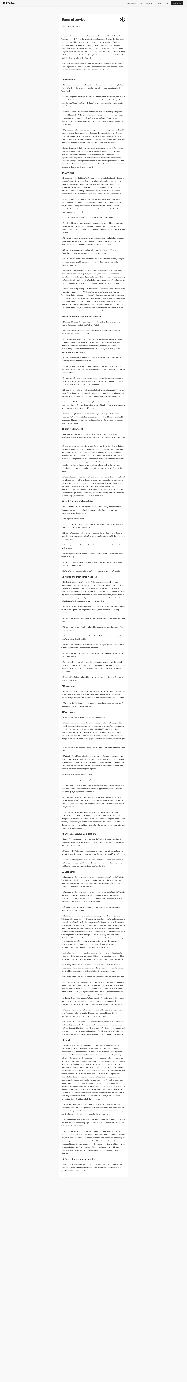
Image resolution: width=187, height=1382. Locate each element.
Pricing (159, 3)
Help (166, 3)
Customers (149, 3)
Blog (141, 3)
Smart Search (131, 3)
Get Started (177, 3)
